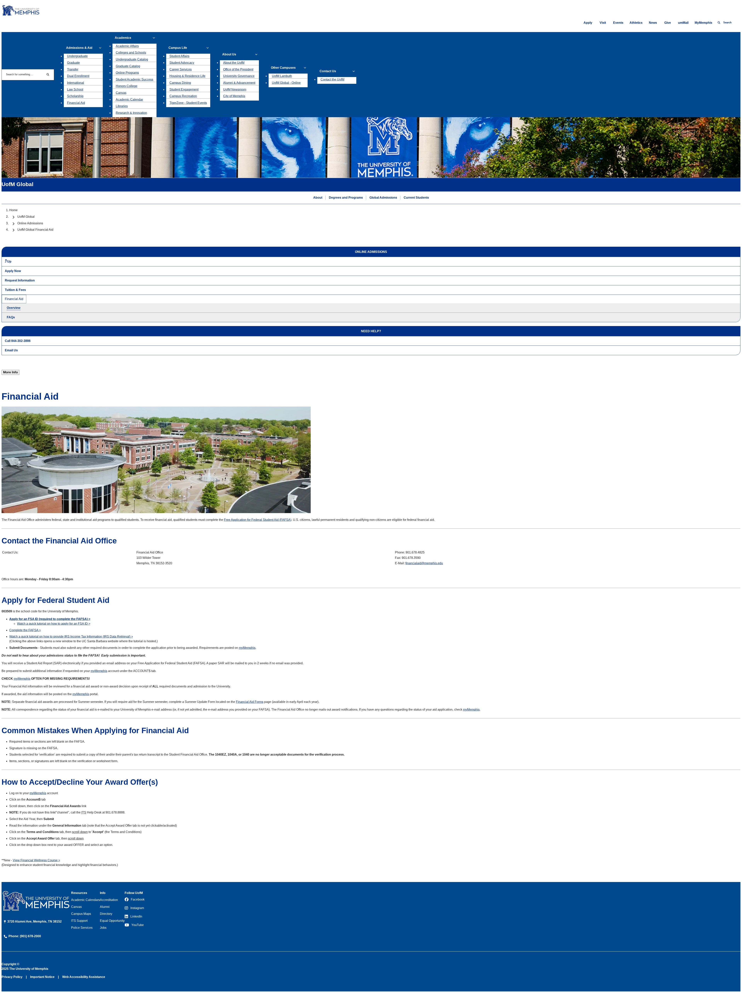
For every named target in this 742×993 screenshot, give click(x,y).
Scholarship (75, 96)
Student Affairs (179, 56)
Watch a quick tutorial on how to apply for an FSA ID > (53, 623)
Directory (106, 913)
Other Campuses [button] (283, 67)
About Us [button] (229, 54)
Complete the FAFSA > (25, 630)
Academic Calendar (129, 99)
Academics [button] (123, 37)
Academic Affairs (127, 46)
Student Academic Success (134, 79)
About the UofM (233, 62)
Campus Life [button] (177, 47)
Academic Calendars (85, 899)
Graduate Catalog (128, 66)
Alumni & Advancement (239, 82)
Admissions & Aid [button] (79, 47)
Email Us (11, 350)
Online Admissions (30, 223)
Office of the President (238, 69)
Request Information (20, 280)
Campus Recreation (183, 96)
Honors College (126, 86)
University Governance (238, 76)
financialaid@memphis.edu (424, 563)
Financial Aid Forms (249, 701)
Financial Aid (76, 102)
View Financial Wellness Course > (36, 860)
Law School (75, 89)
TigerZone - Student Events (188, 102)
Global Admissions (383, 197)
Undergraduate (77, 56)
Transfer (72, 69)
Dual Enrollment (78, 76)
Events (618, 22)
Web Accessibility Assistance (83, 977)
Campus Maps (81, 913)
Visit (603, 22)
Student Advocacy (181, 62)
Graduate (73, 62)
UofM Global (26, 216)
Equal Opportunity (112, 920)
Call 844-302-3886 (18, 340)
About (317, 197)
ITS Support (79, 920)
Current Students (416, 197)
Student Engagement (183, 89)
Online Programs (127, 72)
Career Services (180, 69)
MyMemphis (703, 22)
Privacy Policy (12, 977)
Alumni (105, 906)
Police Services (82, 927)
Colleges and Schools (131, 52)
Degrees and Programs (346, 197)
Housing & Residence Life (187, 76)
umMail (683, 22)
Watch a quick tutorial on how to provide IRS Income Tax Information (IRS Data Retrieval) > (71, 636)
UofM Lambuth (282, 76)
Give (667, 22)
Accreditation (109, 899)
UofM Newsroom (234, 89)
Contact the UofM (332, 79)
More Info (10, 372)
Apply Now (13, 271)
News (653, 22)
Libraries (122, 106)
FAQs (11, 317)
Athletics (636, 22)
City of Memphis (234, 96)
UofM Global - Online (286, 82)
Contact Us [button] (328, 71)
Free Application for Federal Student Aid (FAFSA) (257, 519)
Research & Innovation (131, 112)
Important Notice (42, 977)
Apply (588, 22)
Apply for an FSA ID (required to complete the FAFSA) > (49, 619)
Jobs (103, 927)
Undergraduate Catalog (132, 59)
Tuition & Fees (15, 289)
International (75, 82)
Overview (13, 307)
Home (13, 210)
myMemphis (247, 647)
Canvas (121, 92)
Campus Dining (180, 82)
